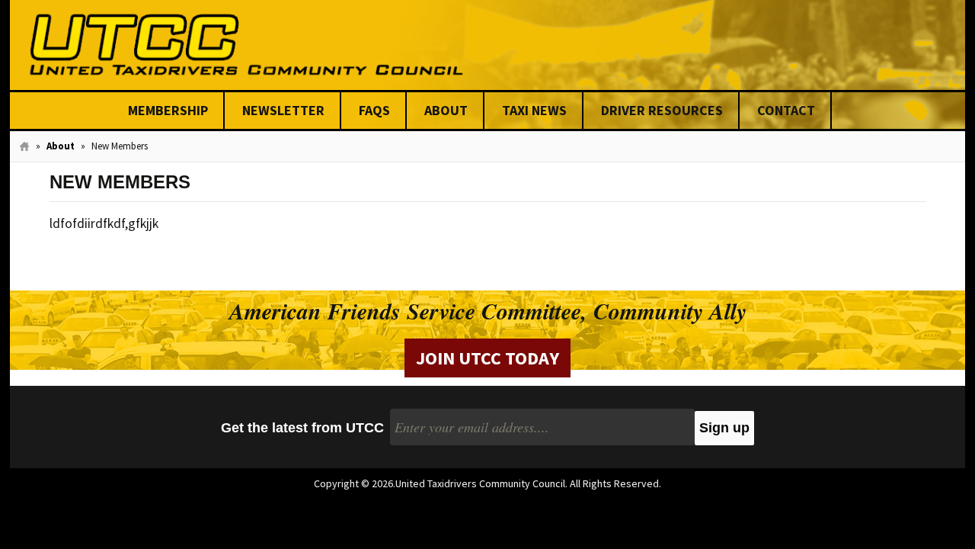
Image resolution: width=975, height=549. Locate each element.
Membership (168, 110)
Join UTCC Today (487, 358)
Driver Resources (662, 110)
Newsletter (283, 110)
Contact (786, 110)
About (446, 110)
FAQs (374, 110)
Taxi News (534, 110)
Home (24, 146)
